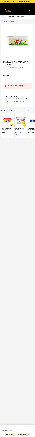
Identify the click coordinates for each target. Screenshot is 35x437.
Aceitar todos (10, 434)
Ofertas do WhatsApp (16, 17)
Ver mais (31, 111)
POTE (6, 21)
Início (2, 21)
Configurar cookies (23, 434)
